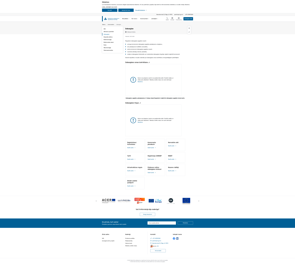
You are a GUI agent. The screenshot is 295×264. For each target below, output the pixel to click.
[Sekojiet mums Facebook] (174, 238)
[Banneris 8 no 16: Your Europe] (155, 201)
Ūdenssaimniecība (108, 50)
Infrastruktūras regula (134, 167)
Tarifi (129, 156)
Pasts (105, 45)
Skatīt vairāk (130, 147)
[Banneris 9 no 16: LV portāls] (171, 201)
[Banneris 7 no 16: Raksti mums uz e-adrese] (140, 201)
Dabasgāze (106, 34)
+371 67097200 (189, 14)
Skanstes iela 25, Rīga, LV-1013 (164, 14)
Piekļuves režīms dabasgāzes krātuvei (154, 168)
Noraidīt (110, 10)
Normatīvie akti (173, 142)
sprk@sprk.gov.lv (178, 14)
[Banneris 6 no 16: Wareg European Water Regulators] (124, 201)
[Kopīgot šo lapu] (189, 32)
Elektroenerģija (107, 39)
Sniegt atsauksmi (147, 214)
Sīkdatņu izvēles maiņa (131, 245)
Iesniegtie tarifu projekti (108, 241)
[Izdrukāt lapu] (189, 28)
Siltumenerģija (107, 47)
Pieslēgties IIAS (188, 18)
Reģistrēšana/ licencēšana (132, 143)
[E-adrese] (153, 246)
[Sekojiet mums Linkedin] (177, 238)
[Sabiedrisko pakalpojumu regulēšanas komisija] (111, 18)
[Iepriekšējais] (96, 200)
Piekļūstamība (128, 241)
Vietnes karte (128, 243)
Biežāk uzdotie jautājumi (132, 182)
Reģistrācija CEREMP (155, 156)
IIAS (105, 29)
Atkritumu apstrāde (109, 31)
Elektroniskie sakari (109, 42)
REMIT (170, 156)
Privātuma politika (130, 238)
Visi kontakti (158, 250)
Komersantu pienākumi (152, 143)
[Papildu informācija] (157, 246)
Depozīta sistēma (108, 37)
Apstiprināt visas (126, 10)
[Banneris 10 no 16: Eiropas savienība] (186, 201)
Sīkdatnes (140, 81)
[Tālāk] (199, 200)
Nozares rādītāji (173, 167)
